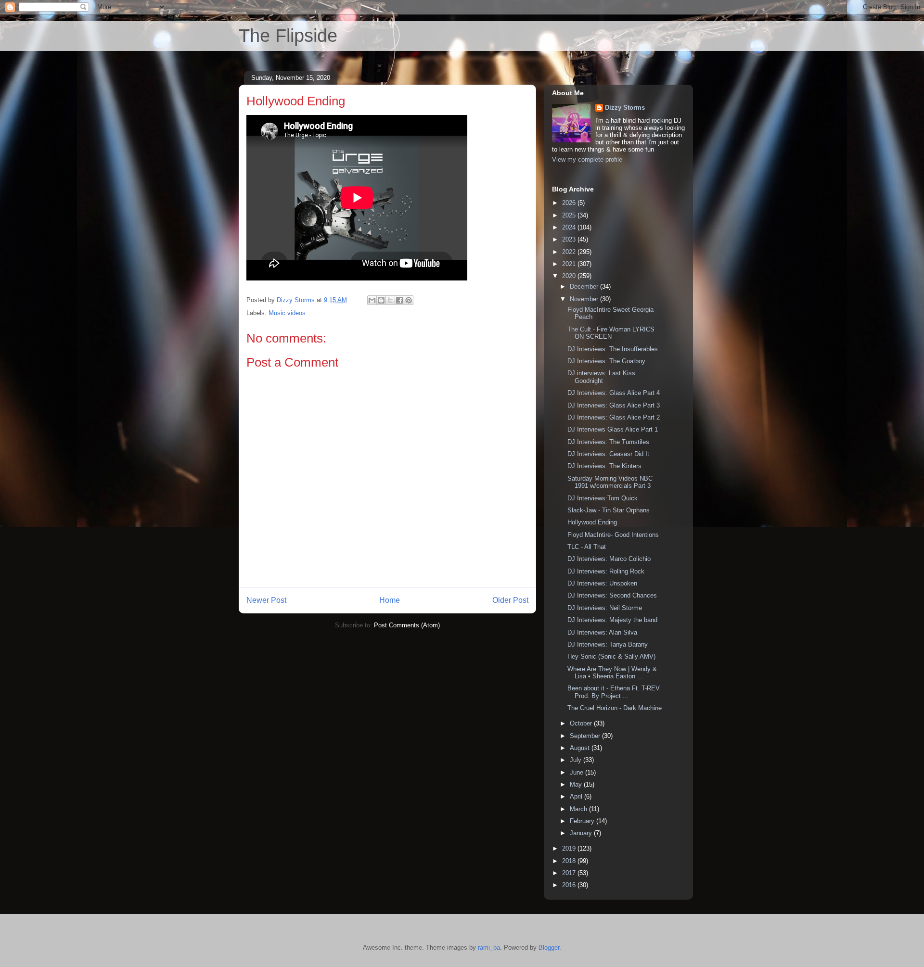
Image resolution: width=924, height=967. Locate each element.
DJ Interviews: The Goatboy (606, 361)
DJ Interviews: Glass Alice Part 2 (613, 417)
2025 (570, 215)
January (582, 833)
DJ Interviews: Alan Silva (602, 632)
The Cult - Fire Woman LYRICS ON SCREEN (610, 333)
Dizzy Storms (625, 107)
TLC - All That (586, 546)
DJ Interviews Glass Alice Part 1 (612, 429)
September (586, 735)
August (580, 747)
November (585, 299)
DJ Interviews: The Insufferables (612, 349)
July (576, 759)
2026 (570, 202)
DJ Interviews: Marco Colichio (609, 558)
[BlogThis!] (381, 300)
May (577, 784)
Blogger (549, 947)
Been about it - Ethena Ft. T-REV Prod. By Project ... (613, 692)
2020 (570, 276)
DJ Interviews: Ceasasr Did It (608, 454)
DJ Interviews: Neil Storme (604, 607)
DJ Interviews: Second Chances (612, 595)
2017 (570, 873)
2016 (570, 885)
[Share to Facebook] (399, 300)
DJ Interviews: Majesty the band (612, 619)
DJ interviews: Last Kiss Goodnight (601, 376)
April (577, 796)
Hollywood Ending (592, 522)
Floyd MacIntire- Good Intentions (613, 534)
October (582, 723)
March (579, 809)
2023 (570, 239)
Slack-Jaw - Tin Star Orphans (608, 510)
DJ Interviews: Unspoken (602, 583)
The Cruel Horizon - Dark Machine (614, 708)
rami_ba (489, 947)
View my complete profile (587, 159)
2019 (570, 848)
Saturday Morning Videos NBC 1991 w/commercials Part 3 (610, 482)
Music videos (287, 313)
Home (389, 600)
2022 (570, 251)
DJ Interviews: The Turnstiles (608, 441)
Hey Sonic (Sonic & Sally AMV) (611, 656)
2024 (570, 227)
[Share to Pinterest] (408, 300)
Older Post (510, 600)
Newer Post (266, 600)
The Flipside (288, 35)
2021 (570, 263)
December (585, 286)
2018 (570, 861)
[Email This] (372, 300)
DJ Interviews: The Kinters (604, 466)
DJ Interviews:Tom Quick (602, 498)
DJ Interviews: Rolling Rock (605, 571)
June (577, 772)
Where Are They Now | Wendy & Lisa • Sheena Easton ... (612, 672)
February (583, 821)
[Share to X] (390, 300)
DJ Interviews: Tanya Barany (607, 644)
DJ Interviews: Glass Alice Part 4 (613, 392)
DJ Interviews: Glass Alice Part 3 (613, 405)
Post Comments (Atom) (407, 625)
